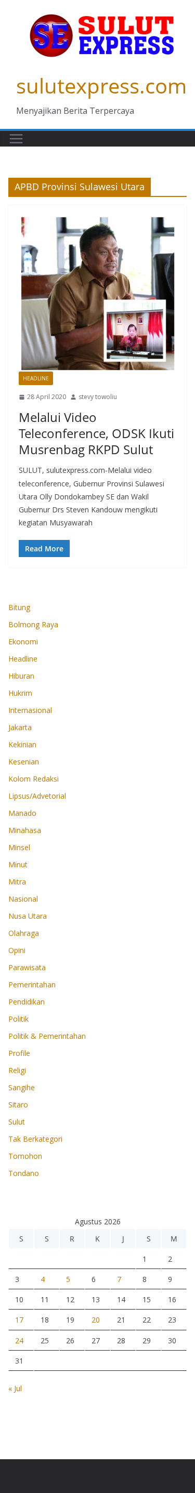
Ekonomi (23, 641)
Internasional (30, 710)
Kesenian (23, 762)
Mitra (17, 882)
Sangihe (21, 1087)
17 (19, 1320)
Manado (22, 813)
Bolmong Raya (33, 624)
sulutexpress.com (101, 85)
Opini (16, 950)
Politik (18, 1019)
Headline (36, 378)
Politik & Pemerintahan (47, 1036)
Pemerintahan (32, 984)
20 (96, 1320)
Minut (18, 864)
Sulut (16, 1122)
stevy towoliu (98, 396)
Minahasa (24, 830)
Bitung (19, 607)
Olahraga (23, 933)
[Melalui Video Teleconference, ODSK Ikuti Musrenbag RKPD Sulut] (97, 294)
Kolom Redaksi (33, 779)
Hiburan (21, 676)
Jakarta (20, 727)
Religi (17, 1070)
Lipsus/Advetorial (37, 796)
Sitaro (18, 1104)
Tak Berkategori (35, 1139)
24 (19, 1340)
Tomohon (25, 1156)
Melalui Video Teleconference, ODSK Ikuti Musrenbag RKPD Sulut (96, 433)
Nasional (23, 899)
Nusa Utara (27, 916)
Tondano (23, 1173)
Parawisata (27, 967)
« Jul (15, 1388)
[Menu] (16, 139)
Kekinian (22, 744)
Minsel (19, 847)
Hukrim (20, 693)
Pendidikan (26, 1002)
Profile (19, 1053)
